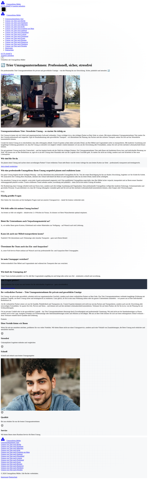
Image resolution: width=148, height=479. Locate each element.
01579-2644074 (6, 6)
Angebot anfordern (18, 6)
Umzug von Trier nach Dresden (16, 46)
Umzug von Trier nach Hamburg (16, 23)
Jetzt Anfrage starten (8, 288)
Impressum (9, 48)
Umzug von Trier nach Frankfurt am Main (19, 28)
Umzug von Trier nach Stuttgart (16, 30)
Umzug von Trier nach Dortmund (16, 36)
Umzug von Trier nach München (16, 25)
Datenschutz (9, 50)
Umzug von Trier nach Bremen (16, 40)
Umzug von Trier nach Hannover (16, 42)
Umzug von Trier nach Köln (15, 27)
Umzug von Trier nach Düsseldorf (17, 32)
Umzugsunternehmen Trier (14, 19)
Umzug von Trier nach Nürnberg (16, 44)
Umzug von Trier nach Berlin (15, 21)
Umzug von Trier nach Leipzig (15, 34)
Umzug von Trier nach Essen (15, 38)
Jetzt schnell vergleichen (9, 166)
